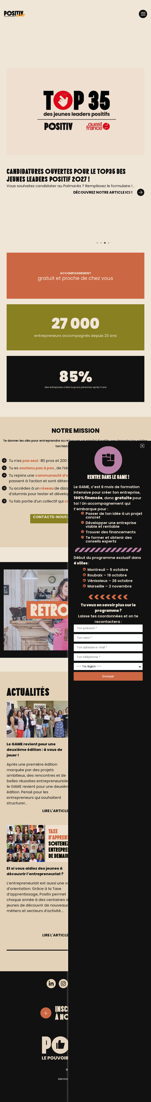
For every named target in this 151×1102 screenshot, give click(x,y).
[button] (143, 14)
